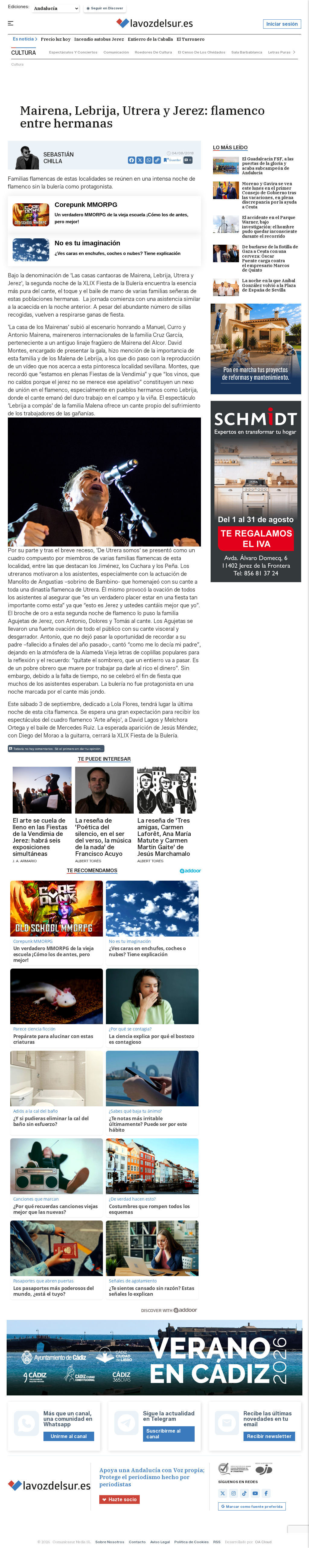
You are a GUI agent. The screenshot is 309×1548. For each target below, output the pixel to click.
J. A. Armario (25, 861)
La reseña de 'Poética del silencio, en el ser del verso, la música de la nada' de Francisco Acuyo (103, 837)
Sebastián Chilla (58, 158)
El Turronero (191, 39)
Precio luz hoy (56, 39)
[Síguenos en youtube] (255, 1493)
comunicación (116, 52)
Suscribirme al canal (163, 1434)
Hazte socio (123, 1499)
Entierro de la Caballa (150, 39)
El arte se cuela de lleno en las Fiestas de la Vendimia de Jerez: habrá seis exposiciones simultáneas (40, 837)
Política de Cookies (191, 1542)
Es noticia (23, 39)
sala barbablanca (246, 52)
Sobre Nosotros (109, 1542)
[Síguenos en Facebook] (266, 1493)
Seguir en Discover (107, 8)
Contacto (137, 1542)
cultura (17, 64)
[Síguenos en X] (222, 1493)
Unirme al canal (69, 1436)
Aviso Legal (160, 1542)
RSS (217, 1542)
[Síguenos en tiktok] (244, 1493)
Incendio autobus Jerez (99, 39)
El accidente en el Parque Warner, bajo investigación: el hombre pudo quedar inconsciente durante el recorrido (269, 227)
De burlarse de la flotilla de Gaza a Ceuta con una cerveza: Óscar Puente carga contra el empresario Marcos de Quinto (270, 259)
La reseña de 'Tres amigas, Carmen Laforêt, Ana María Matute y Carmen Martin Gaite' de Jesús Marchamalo (164, 837)
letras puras (279, 52)
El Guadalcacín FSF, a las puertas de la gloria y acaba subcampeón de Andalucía (268, 166)
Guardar (175, 160)
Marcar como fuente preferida (254, 1506)
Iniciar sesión (282, 24)
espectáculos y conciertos (73, 52)
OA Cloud (263, 1542)
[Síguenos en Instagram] (233, 1493)
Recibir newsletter (269, 1436)
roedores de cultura (153, 52)
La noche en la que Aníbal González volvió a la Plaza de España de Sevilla (269, 286)
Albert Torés (88, 861)
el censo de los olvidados (201, 52)
